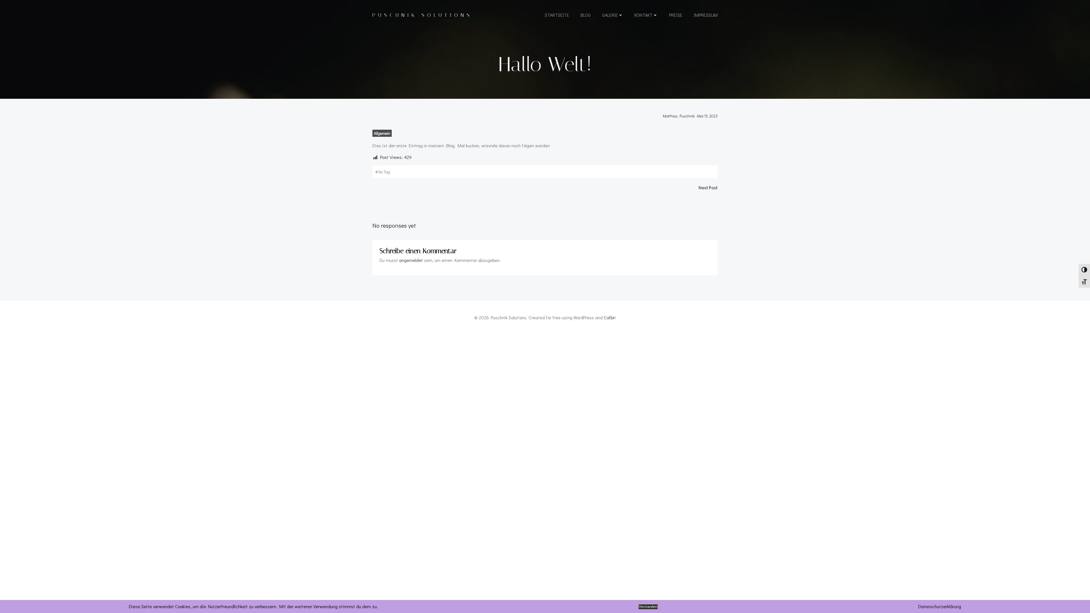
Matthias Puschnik (679, 116)
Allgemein (382, 133)
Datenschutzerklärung (939, 606)
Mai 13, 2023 (707, 116)
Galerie (610, 15)
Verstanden (648, 606)
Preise (675, 15)
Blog (585, 15)
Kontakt (643, 15)
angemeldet (411, 260)
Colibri (610, 317)
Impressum (706, 15)
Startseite (557, 15)
